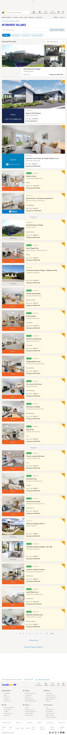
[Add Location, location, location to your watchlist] (62, 566)
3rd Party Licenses (50, 713)
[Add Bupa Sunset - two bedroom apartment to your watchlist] (62, 195)
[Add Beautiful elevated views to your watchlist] (62, 611)
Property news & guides (30, 693)
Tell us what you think (43, 679)
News (22, 728)
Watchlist (46, 685)
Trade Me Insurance (6, 722)
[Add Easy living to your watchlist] (62, 426)
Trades (26, 707)
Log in (63, 13)
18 (46, 633)
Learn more (30, 679)
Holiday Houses (50, 722)
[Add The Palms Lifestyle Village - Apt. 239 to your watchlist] (62, 543)
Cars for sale (49, 693)
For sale (15, 17)
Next (52, 633)
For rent (21, 17)
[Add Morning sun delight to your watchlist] (62, 403)
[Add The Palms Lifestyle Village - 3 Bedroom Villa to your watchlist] (62, 267)
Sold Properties (28, 695)
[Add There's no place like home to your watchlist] (62, 452)
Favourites (52, 685)
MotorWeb (29, 722)
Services (27, 705)
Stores (5, 695)
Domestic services (29, 709)
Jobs (5, 705)
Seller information (50, 715)
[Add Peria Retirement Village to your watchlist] (62, 47)
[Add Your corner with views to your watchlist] (62, 380)
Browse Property (6, 17)
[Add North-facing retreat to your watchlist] (62, 498)
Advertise (27, 728)
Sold (25, 17)
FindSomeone (62, 722)
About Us (10, 728)
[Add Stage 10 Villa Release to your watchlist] (62, 82)
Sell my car (48, 701)
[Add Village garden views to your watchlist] (62, 358)
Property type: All (36, 35)
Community (49, 705)
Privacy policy (33, 728)
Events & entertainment (30, 711)
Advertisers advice (8, 713)
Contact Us (62, 728)
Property (27, 690)
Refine (6, 35)
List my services (28, 715)
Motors (48, 690)
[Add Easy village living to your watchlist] (62, 244)
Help (47, 707)
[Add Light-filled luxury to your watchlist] (62, 588)
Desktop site (4, 728)
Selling (56, 17)
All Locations (15, 35)
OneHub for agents (29, 699)
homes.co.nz (19, 722)
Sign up (58, 13)
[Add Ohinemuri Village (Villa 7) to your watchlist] (62, 520)
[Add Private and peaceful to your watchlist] (62, 290)
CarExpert (39, 722)
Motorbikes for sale (50, 695)
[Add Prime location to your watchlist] (62, 312)
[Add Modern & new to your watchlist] (62, 172)
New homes (31, 17)
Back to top (34, 640)
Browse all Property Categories (33, 647)
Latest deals (7, 693)
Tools (61, 17)
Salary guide (7, 715)
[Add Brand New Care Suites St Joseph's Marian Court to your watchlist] (62, 127)
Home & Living (7, 701)
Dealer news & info (50, 699)
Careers (17, 728)
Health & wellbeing (29, 713)
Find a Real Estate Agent (30, 701)
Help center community (51, 717)
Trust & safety (49, 711)
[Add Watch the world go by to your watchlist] (62, 335)
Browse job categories (9, 707)
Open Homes (28, 697)
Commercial (39, 17)
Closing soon (7, 697)
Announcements (50, 709)
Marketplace (7, 690)
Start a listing (39, 685)
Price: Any (25, 35)
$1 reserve (6, 699)
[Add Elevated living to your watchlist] (62, 475)
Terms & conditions (42, 728)
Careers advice (7, 709)
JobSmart (6, 711)
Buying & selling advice (51, 697)
